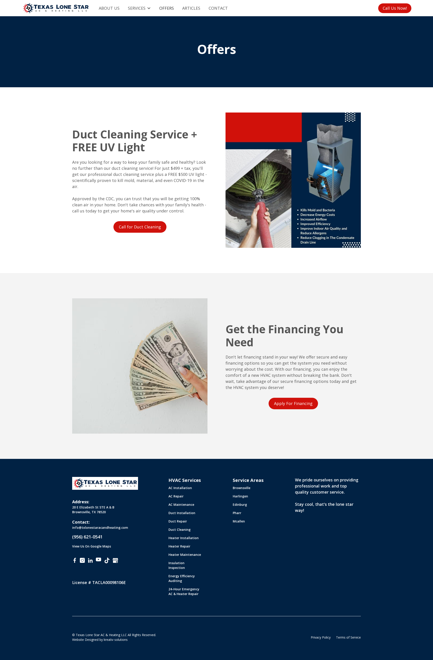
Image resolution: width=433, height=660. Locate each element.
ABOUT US (109, 8)
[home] (56, 8)
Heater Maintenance (184, 554)
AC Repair (176, 496)
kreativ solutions (116, 639)
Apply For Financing (293, 403)
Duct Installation (181, 513)
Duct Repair (177, 521)
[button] (139, 8)
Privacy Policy (321, 637)
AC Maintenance (181, 504)
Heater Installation (183, 538)
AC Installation (180, 488)
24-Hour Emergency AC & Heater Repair (183, 591)
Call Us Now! (395, 8)
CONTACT (218, 8)
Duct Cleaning (179, 529)
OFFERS (166, 8)
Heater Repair (179, 546)
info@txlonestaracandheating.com (100, 527)
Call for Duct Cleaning (140, 227)
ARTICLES (191, 8)
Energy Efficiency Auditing (181, 578)
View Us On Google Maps (91, 546)
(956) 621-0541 (87, 537)
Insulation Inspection (176, 565)
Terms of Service (348, 637)
